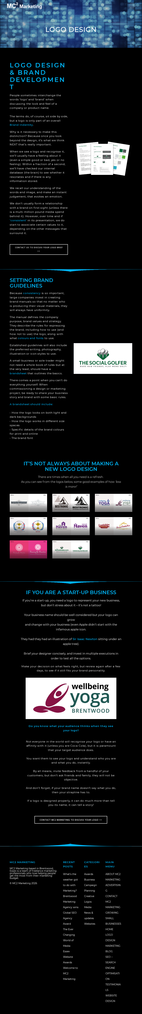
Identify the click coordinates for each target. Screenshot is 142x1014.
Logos (88, 901)
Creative (89, 896)
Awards (88, 874)
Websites (89, 923)
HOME (109, 929)
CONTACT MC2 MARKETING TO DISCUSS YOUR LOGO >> (71, 819)
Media (87, 907)
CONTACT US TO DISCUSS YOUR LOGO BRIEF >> (39, 249)
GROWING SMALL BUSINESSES (113, 918)
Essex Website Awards (68, 957)
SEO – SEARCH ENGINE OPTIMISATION (112, 968)
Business (89, 879)
